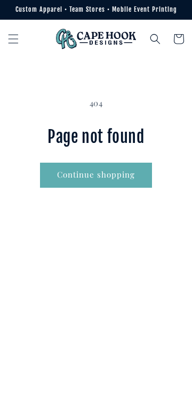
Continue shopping (96, 174)
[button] (13, 39)
